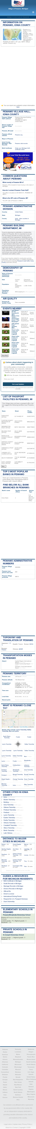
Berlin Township (9, 830)
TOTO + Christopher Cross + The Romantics (15, 319)
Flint (25, 866)
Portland (4, 775)
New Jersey (18, 1082)
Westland (4, 866)
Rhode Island (31, 1059)
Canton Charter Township (17, 860)
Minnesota (18, 1064)
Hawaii (5, 1084)
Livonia (26, 855)
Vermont (31, 1086)
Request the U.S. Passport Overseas (16, 899)
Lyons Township (21, 729)
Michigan (9, 17)
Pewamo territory (14, 673)
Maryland (18, 1057)
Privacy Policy (26, 1124)
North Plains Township (6, 737)
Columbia (5, 1069)
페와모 (31, 644)
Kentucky (18, 1049)
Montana (18, 1072)
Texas (31, 1069)
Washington (31, 1091)
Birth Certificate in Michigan (13, 881)
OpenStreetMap (24, 727)
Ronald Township (29, 774)
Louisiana (18, 1052)
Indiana (5, 1092)
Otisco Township (9, 828)
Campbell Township (10, 825)
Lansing (26, 849)
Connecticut (5, 1072)
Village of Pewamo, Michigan (18, 9)
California (5, 1064)
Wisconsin (31, 1097)
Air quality (10, 298)
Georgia (4, 1079)
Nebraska (18, 1074)
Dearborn (4, 854)
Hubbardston (16, 765)
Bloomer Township (4, 784)
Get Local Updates (18, 384)
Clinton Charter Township (17, 854)
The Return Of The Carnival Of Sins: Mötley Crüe (15, 313)
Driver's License (9, 894)
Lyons (17, 731)
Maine (18, 1054)
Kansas (5, 1097)
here (18, 107)
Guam (5, 1082)
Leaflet (11, 727)
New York (18, 1087)
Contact (15, 1127)
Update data (17, 1124)
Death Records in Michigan (12, 883)
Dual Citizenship (9, 901)
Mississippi (18, 1067)
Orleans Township (9, 823)
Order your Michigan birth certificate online (22, 148)
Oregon (31, 1052)
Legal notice (8, 1124)
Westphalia (27, 760)
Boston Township (9, 799)
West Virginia (31, 1094)
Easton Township (9, 817)
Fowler (18, 737)
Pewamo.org (12, 43)
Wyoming (31, 1099)
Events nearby (12, 308)
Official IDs (7, 891)
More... (4, 466)
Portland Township (4, 770)
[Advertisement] (18, 74)
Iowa (5, 1095)
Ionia (16, 218)
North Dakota (18, 1092)
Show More (5, 355)
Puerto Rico (31, 1057)
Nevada (18, 1077)
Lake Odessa (8, 833)
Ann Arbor (16, 849)
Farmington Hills (17, 866)
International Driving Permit (12, 896)
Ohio (18, 1099)
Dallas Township (29, 744)
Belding (6, 802)
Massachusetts (18, 1059)
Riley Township (28, 784)
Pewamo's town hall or (24, 261)
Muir (10, 731)
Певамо (4, 649)
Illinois (5, 1089)
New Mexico (18, 1084)
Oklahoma (31, 1049)
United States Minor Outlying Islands (31, 1079)
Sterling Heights (6, 849)
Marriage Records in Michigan (13, 886)
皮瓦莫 (21, 649)
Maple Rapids (6, 779)
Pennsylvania (31, 1054)
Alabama (5, 1049)
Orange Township (18, 779)
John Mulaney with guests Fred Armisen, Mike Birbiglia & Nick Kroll (15, 326)
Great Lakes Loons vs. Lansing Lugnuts (15, 332)
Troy (25, 861)
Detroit (3, 844)
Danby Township (9, 820)
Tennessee (31, 1067)
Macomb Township (4, 860)
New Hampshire (18, 1079)
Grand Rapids (17, 844)
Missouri (18, 1069)
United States (19, 212)
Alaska (5, 1052)
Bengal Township (18, 774)
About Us (9, 1127)
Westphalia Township (16, 770)
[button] (4, 712)
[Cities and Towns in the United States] (18, 3)
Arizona (5, 1059)
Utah (31, 1084)
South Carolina (31, 1062)
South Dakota (31, 1064)
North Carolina (18, 1089)
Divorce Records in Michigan (13, 888)
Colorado (5, 1067)
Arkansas (5, 1062)
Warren (26, 844)
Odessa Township (9, 807)
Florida (5, 1077)
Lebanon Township (27, 765)
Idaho (5, 1087)
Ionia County (17, 17)
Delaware (5, 1074)
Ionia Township (28, 770)
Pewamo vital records (21, 143)
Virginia (31, 1089)
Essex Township (28, 779)
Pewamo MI (26, 17)
